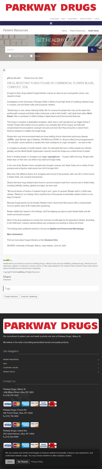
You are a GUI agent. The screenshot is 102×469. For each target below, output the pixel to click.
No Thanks (23, 462)
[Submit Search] (92, 49)
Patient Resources (77, 30)
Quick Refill (73, 19)
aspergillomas (54, 156)
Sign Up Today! (86, 19)
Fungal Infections (11, 296)
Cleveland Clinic (51, 240)
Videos (37, 56)
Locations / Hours (10, 367)
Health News (18, 56)
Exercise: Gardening (29, 296)
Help (63, 19)
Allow (9, 462)
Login (96, 19)
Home (64, 30)
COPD (10, 139)
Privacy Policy (9, 372)
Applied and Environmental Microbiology (67, 228)
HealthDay (21, 272)
